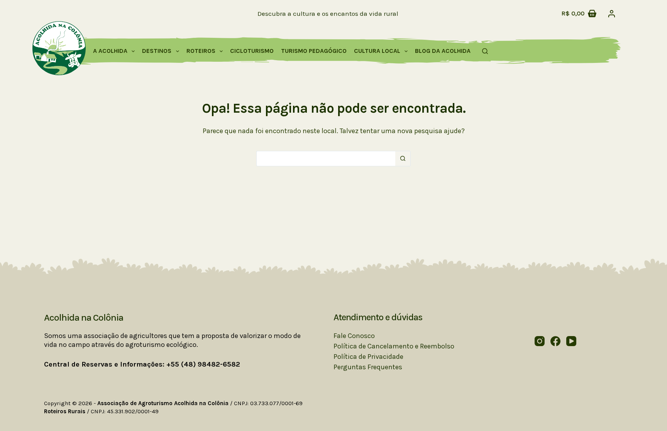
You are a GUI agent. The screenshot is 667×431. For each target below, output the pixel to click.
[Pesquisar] (485, 51)
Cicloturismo (252, 50)
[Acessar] (611, 13)
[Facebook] (555, 341)
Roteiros (200, 50)
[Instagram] (540, 341)
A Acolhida (110, 50)
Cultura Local (377, 50)
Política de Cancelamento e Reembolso (394, 346)
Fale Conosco (354, 335)
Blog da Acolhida (443, 50)
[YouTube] (571, 341)
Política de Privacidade (368, 356)
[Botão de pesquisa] (403, 158)
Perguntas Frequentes (368, 367)
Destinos (156, 50)
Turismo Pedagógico (314, 50)
